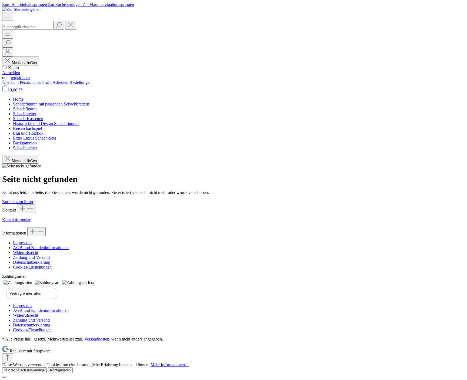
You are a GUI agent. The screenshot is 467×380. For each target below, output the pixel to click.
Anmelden (11, 72)
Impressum (22, 242)
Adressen (60, 82)
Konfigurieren (60, 370)
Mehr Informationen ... (170, 364)
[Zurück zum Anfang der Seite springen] (7, 357)
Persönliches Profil (36, 82)
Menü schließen (24, 63)
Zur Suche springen (65, 4)
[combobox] (27, 27)
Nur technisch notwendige (24, 370)
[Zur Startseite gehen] (21, 9)
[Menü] (7, 16)
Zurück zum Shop (17, 201)
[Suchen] (58, 25)
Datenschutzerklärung (31, 262)
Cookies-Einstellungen (32, 267)
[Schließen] (4, 377)
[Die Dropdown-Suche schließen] (70, 25)
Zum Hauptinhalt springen (25, 4)
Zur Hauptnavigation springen (108, 4)
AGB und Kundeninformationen (41, 247)
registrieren (20, 77)
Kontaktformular (16, 219)
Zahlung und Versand (31, 257)
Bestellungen (80, 82)
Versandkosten (96, 339)
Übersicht (11, 82)
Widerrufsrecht (25, 252)
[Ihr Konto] (7, 52)
